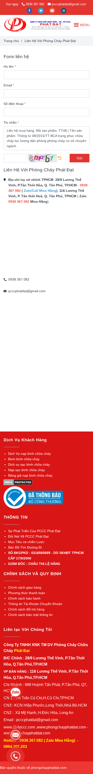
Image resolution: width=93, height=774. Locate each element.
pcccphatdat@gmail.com (69, 4)
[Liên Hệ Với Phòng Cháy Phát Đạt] (15, 24)
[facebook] (30, 10)
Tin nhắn (10, 122)
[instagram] (63, 10)
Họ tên (9, 66)
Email (8, 85)
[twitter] (41, 10)
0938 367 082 (35, 4)
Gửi (79, 158)
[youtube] (52, 10)
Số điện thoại (13, 104)
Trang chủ (11, 41)
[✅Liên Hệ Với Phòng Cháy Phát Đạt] (59, 158)
